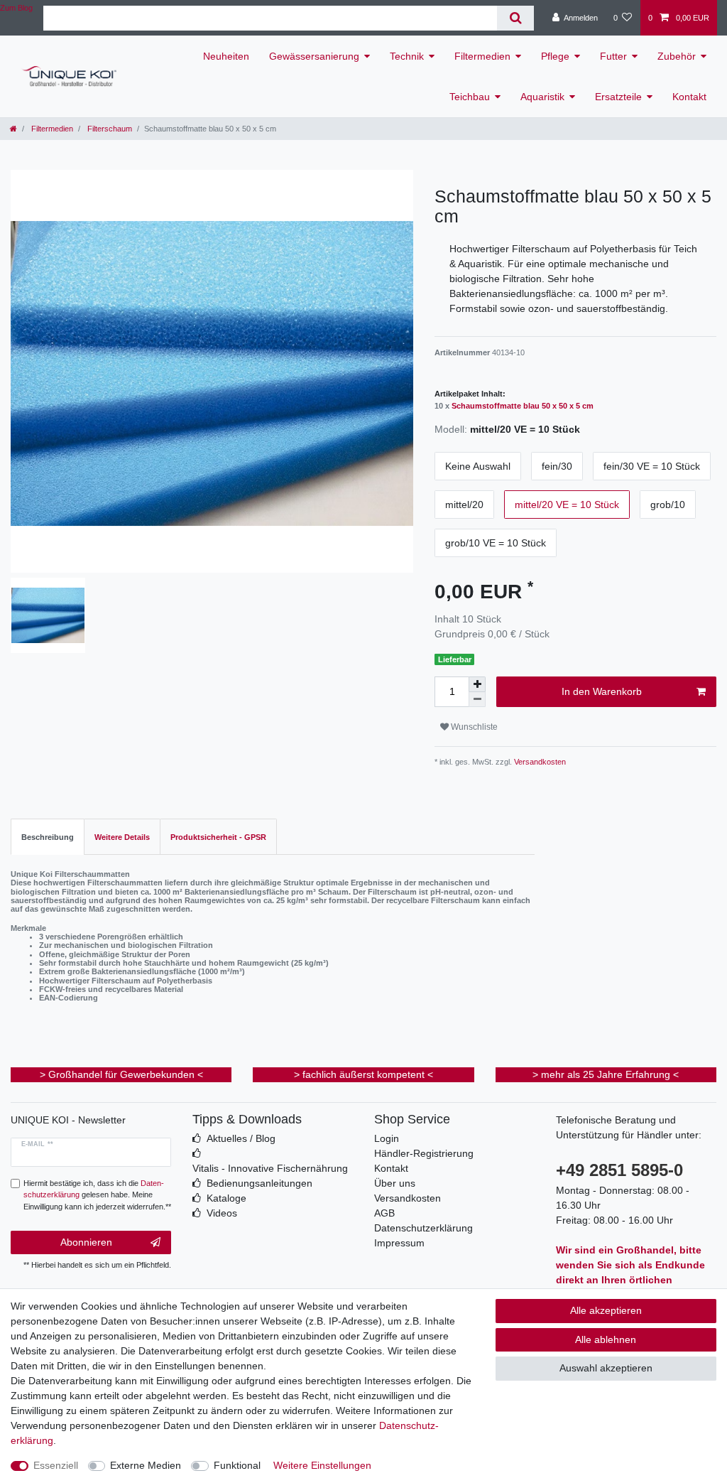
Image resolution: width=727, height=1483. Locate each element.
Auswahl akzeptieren (605, 1368)
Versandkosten (539, 761)
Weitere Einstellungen (322, 1465)
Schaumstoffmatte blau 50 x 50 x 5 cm (523, 405)
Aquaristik (542, 96)
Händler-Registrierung (424, 1153)
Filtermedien (482, 56)
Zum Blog (16, 8)
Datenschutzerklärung (423, 1228)
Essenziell (55, 1465)
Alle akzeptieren (606, 1310)
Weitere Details (122, 837)
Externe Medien (145, 1465)
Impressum (399, 1243)
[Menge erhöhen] (477, 684)
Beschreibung (47, 837)
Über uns (394, 1183)
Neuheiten (226, 56)
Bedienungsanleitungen (259, 1183)
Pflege (555, 56)
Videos (222, 1213)
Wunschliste (473, 727)
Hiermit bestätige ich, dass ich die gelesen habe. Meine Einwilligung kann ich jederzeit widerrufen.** (97, 1195)
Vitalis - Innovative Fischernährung (270, 1168)
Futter (613, 56)
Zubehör (676, 56)
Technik (407, 56)
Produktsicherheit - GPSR (218, 837)
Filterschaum (108, 128)
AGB (384, 1213)
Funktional (237, 1465)
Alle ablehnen (605, 1339)
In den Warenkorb (602, 691)
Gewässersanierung (314, 56)
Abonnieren (86, 1242)
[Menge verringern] (477, 699)
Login (386, 1138)
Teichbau (469, 96)
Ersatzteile (618, 96)
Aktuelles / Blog (241, 1138)
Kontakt (689, 96)
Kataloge (226, 1198)
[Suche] (515, 18)
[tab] (47, 837)
